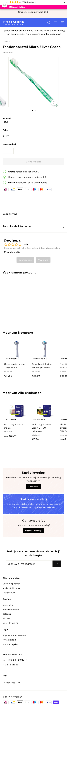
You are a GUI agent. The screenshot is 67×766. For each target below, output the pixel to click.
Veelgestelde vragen (12, 588)
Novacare (8, 52)
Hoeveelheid (10, 144)
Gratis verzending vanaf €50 (33, 12)
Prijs (5, 130)
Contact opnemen (11, 583)
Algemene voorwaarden (14, 635)
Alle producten (30, 393)
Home (5, 41)
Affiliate (6, 618)
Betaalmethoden (11, 609)
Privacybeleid (9, 639)
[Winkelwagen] (55, 22)
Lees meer (33, 486)
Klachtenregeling (11, 644)
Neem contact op (33, 530)
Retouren (7, 614)
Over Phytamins (10, 623)
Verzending (8, 605)
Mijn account (9, 592)
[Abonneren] (57, 564)
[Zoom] (54, 103)
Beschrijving (10, 213)
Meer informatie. (12, 252)
